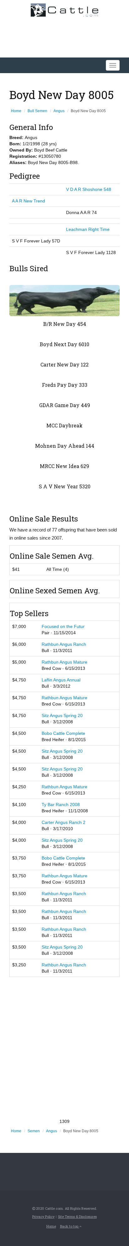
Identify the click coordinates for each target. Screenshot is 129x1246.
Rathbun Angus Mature (64, 662)
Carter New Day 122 (64, 364)
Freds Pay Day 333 (64, 384)
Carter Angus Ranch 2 (63, 822)
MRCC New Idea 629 (64, 466)
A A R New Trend (28, 200)
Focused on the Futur (63, 626)
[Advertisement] (64, 1047)
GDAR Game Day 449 (64, 405)
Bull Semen (37, 111)
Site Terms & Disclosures (77, 1216)
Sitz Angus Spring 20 (62, 715)
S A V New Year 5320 (64, 486)
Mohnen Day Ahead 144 (64, 445)
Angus (59, 111)
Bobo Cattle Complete (63, 733)
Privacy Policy (43, 1216)
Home (16, 111)
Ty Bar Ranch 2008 (61, 804)
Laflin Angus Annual (61, 679)
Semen (34, 1131)
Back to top (69, 1226)
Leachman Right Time (88, 229)
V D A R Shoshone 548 (88, 189)
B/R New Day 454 (64, 324)
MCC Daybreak (64, 425)
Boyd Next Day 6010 (64, 344)
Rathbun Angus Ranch (64, 644)
